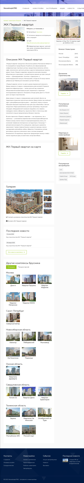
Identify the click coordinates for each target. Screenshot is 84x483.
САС (61, 170)
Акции (62, 8)
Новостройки (38, 8)
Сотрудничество (9, 465)
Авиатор (13, 342)
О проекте (7, 460)
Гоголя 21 (13, 398)
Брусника (39, 32)
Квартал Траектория (44, 399)
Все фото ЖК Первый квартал (16, 221)
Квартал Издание (44, 286)
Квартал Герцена (29, 285)
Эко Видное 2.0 (64, 110)
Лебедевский (28, 342)
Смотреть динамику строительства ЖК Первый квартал (25, 217)
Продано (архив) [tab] (23, 267)
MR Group (72, 176)
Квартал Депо (29, 398)
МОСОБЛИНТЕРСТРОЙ (67, 173)
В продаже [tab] (11, 267)
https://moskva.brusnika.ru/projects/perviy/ (38, 43)
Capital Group (63, 176)
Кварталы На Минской (29, 419)
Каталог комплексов (29, 460)
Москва (61, 54)
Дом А (13, 285)
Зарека (13, 418)
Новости (71, 8)
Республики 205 (13, 436)
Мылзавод (44, 342)
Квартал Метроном (13, 304)
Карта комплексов (29, 462)
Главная (26, 8)
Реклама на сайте (9, 462)
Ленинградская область (66, 65)
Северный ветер (13, 324)
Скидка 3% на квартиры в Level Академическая (74, 461)
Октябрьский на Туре (44, 419)
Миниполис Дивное (65, 116)
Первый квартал (64, 120)
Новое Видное (64, 113)
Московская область (65, 61)
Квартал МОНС (29, 303)
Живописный (63, 123)
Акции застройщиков (50, 460)
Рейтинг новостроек (29, 465)
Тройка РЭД (63, 179)
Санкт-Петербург (64, 57)
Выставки (46, 465)
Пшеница (29, 358)
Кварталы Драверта (13, 378)
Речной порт (29, 436)
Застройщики (51, 8)
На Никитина (13, 358)
